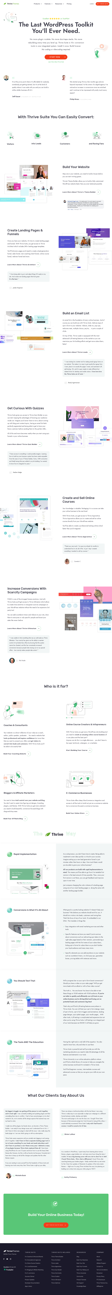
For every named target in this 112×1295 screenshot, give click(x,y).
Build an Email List (76, 313)
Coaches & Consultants (16, 725)
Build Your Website (76, 167)
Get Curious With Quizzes (25, 408)
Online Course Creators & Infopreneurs (86, 724)
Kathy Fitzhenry (70, 1177)
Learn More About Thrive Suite (56, 62)
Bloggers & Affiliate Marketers (19, 793)
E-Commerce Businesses (79, 793)
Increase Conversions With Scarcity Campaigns (26, 590)
